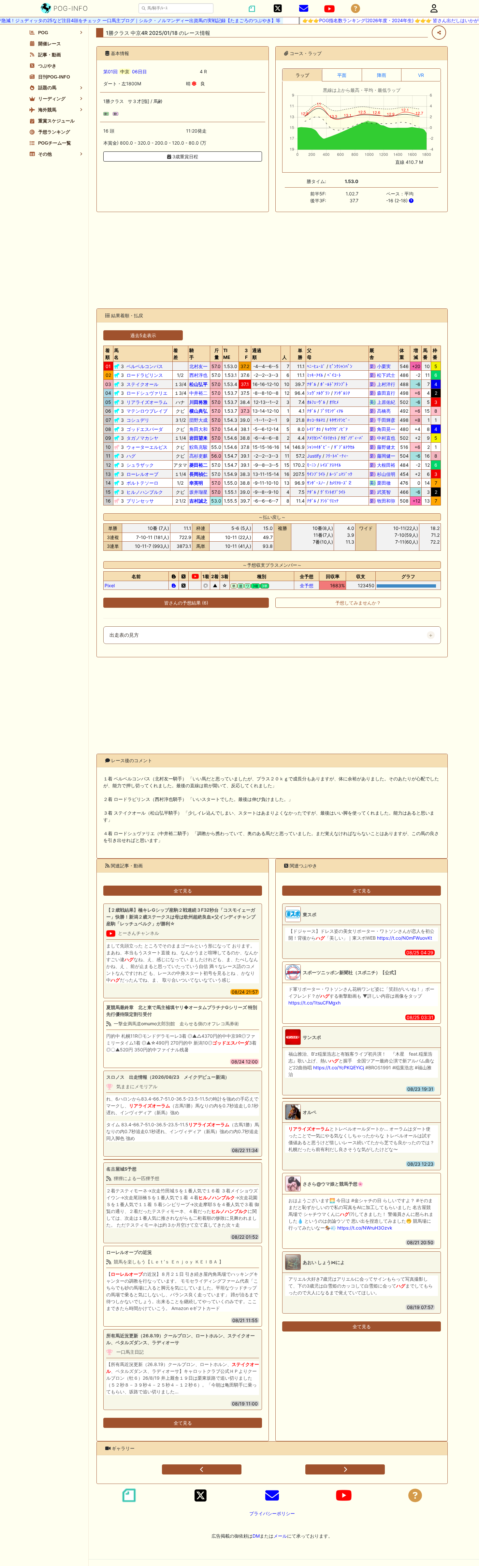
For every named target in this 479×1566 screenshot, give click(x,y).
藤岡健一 (382, 456)
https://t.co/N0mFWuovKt (404, 938)
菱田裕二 (198, 465)
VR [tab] (421, 75)
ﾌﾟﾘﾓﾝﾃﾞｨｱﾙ (331, 411)
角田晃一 (382, 429)
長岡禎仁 (198, 474)
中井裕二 (198, 393)
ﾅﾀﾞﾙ (311, 384)
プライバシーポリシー (272, 1513)
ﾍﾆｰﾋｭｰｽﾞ (316, 366)
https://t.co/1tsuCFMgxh (314, 1002)
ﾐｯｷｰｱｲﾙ (315, 375)
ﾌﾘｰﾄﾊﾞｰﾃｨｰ (337, 456)
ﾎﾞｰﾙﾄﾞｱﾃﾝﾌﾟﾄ (334, 384)
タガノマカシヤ (142, 438)
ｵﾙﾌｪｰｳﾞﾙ (316, 402)
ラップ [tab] (302, 75)
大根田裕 (382, 465)
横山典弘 (198, 411)
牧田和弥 (382, 501)
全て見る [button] (183, 890)
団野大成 (198, 420)
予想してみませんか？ (358, 602)
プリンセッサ (140, 501)
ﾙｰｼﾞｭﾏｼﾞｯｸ (340, 474)
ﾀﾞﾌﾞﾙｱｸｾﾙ (344, 447)
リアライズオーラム (146, 402)
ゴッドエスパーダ (144, 429)
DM (256, 1536)
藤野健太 (382, 447)
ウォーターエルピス (146, 447)
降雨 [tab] (381, 75)
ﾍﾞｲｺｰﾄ (334, 375)
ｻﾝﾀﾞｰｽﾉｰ (316, 483)
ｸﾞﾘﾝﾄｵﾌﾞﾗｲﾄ (332, 492)
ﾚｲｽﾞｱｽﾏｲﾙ (330, 465)
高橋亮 (382, 411)
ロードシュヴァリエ (146, 393)
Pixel (110, 585)
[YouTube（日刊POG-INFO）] (329, 9)
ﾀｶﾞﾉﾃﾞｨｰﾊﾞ (352, 438)
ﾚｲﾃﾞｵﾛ (314, 429)
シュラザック (140, 465)
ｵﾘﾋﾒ (334, 402)
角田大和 (198, 429)
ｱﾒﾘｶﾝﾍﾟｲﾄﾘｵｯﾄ (322, 438)
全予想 (306, 585)
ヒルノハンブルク (144, 492)
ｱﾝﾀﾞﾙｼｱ (342, 393)
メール (280, 1536)
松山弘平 (198, 384)
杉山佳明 (382, 474)
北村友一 (198, 366)
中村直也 (382, 438)
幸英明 (196, 483)
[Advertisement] (272, 260)
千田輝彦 (382, 420)
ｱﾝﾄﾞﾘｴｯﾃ (329, 501)
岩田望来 (198, 438)
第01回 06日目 (125, 71)
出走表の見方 (124, 635)
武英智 (382, 492)
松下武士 (382, 375)
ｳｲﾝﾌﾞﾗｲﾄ (316, 474)
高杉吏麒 (198, 456)
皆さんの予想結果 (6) (186, 602)
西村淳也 (198, 375)
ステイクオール (142, 384)
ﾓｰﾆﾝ (311, 465)
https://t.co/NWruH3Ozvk (364, 1228)
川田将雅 (198, 402)
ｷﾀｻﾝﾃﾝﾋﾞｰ (339, 420)
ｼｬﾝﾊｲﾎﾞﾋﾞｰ (318, 447)
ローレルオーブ (142, 474)
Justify (314, 456)
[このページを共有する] (439, 32)
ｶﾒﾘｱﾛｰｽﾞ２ (340, 483)
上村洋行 (382, 384)
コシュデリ (137, 420)
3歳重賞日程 (184, 156)
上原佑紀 (382, 402)
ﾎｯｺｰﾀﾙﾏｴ (316, 420)
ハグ (131, 456)
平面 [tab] (341, 75)
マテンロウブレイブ (146, 411)
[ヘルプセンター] (355, 8)
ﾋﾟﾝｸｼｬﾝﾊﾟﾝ (340, 366)
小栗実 (382, 366)
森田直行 (382, 393)
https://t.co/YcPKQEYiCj (338, 1067)
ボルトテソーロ (142, 483)
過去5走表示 (143, 335)
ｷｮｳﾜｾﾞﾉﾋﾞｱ (336, 429)
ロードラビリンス (144, 375)
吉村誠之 (198, 501)
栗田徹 (382, 483)
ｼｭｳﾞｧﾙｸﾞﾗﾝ (318, 393)
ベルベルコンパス (144, 366)
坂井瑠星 (198, 492)
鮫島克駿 (198, 447)
